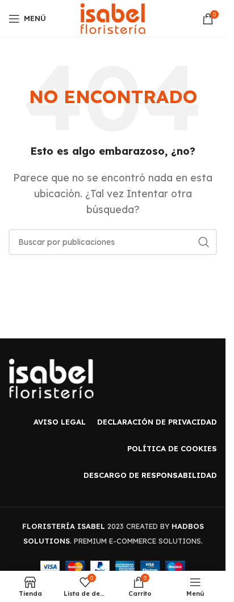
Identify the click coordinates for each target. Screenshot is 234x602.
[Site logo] (113, 17)
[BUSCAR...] (204, 242)
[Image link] (51, 377)
